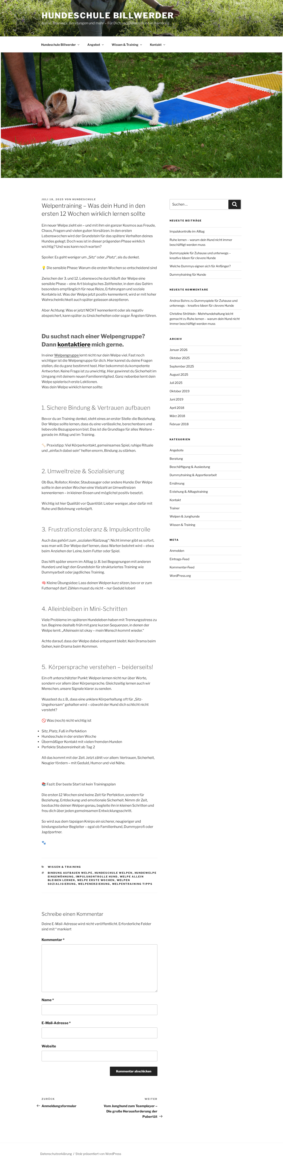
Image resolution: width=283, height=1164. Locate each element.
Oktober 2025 (180, 358)
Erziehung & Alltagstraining (189, 491)
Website (49, 1046)
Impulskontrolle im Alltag (187, 231)
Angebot (93, 44)
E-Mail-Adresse (56, 1023)
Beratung (176, 458)
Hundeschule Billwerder (108, 15)
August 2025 (179, 374)
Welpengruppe (66, 355)
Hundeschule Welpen (114, 872)
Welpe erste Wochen (96, 880)
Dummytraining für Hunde (188, 274)
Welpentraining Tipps (132, 883)
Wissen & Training (125, 44)
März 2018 (177, 416)
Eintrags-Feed (179, 559)
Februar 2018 (179, 424)
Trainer (175, 508)
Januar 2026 (178, 350)
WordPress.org (180, 575)
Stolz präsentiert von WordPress (98, 1154)
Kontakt (156, 44)
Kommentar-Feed (182, 567)
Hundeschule (84, 199)
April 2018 (177, 408)
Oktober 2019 (179, 391)
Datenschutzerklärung (56, 1154)
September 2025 (182, 366)
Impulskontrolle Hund (97, 876)
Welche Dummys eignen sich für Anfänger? (200, 266)
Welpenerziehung (94, 883)
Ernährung (177, 483)
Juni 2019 (176, 399)
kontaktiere (73, 344)
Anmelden (177, 550)
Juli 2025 (176, 383)
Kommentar (53, 940)
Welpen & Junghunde (185, 516)
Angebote (177, 450)
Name (48, 1000)
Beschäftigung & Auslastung (190, 467)
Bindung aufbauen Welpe (70, 872)
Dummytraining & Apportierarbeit (193, 475)
